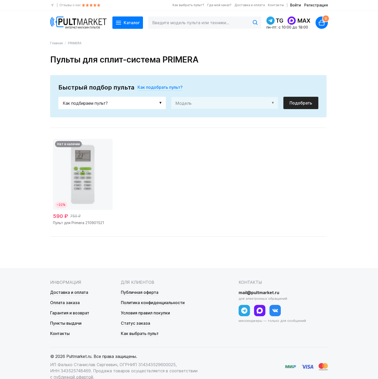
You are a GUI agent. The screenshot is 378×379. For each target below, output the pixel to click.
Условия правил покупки (145, 312)
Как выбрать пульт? (188, 5)
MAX (303, 20)
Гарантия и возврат (69, 312)
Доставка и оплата (250, 5)
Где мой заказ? (219, 5)
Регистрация (316, 5)
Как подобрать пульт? (160, 87)
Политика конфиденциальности (153, 302)
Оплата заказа (65, 302)
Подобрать (301, 102)
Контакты (276, 5)
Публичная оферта (139, 292)
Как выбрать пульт (140, 333)
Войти (295, 5)
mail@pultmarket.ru (259, 292)
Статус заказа (135, 323)
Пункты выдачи (66, 323)
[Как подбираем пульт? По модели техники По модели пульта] (112, 103)
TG (279, 20)
